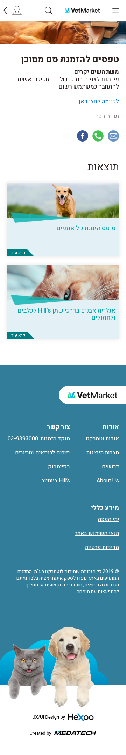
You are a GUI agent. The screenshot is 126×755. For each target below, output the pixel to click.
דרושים (110, 466)
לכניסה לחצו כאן (99, 101)
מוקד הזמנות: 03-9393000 (39, 438)
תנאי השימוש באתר (97, 533)
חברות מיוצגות (102, 452)
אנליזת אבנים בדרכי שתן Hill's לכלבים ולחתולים (66, 314)
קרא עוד (18, 253)
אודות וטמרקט (102, 438)
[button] (48, 10)
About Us (108, 480)
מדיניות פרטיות (102, 547)
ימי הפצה (108, 519)
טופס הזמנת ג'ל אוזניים (85, 228)
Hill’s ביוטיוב (55, 480)
